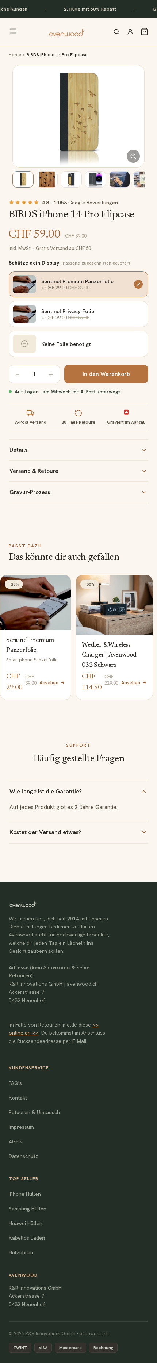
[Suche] (116, 31)
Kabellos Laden (27, 1238)
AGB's (15, 1141)
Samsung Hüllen (27, 1208)
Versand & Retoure (33, 471)
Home (15, 54)
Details (18, 450)
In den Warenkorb (106, 374)
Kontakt (18, 1097)
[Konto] (130, 31)
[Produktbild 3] (71, 179)
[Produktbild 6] (143, 179)
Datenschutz (23, 1156)
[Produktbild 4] (95, 179)
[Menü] (12, 31)
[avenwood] (66, 32)
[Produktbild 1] (23, 179)
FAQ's (15, 1083)
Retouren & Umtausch (34, 1112)
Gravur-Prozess (29, 492)
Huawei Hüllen (25, 1223)
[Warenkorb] (144, 31)
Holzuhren (21, 1252)
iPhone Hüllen (25, 1194)
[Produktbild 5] (119, 179)
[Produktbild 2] (47, 179)
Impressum (21, 1127)
